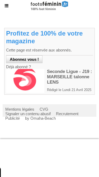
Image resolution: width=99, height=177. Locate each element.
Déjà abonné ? (18, 66)
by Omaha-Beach (40, 118)
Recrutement (67, 113)
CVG (44, 109)
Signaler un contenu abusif (28, 113)
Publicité (12, 118)
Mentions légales (19, 109)
